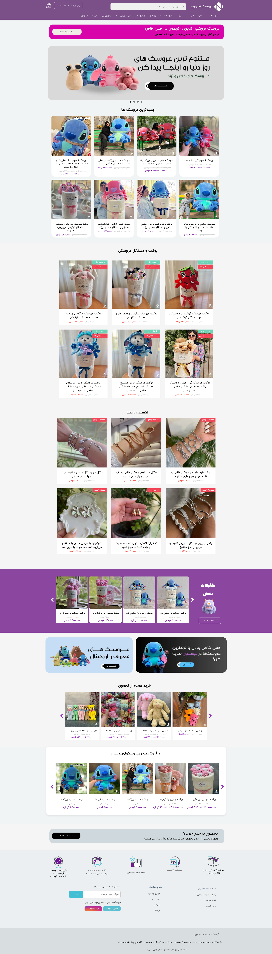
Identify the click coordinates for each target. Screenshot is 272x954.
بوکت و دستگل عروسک (146, 15)
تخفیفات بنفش (197, 15)
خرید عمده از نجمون (89, 15)
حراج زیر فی (107, 15)
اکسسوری (182, 15)
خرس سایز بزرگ (125, 15)
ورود (74, 5)
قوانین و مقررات (153, 893)
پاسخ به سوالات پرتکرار (206, 894)
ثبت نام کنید (65, 5)
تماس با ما (156, 899)
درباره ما (157, 905)
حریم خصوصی (210, 906)
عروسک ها (167, 15)
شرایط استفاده (210, 900)
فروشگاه (214, 15)
